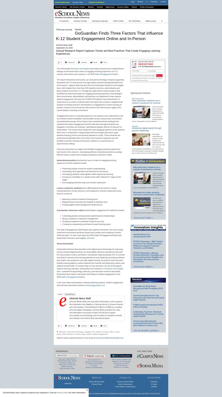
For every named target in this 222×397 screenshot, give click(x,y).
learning (105, 332)
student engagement (100, 334)
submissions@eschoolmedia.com (109, 338)
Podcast (134, 7)
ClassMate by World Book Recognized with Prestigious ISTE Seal (148, 288)
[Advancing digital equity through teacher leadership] (141, 144)
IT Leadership (64, 21)
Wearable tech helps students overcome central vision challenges (148, 194)
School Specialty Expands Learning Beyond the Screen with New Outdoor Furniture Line (148, 323)
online (59, 334)
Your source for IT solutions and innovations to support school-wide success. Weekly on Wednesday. (94, 363)
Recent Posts (70, 294)
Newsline (100, 7)
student (89, 334)
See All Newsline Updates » (146, 330)
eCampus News (77, 2)
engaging (87, 332)
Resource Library (61, 7)
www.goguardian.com (96, 285)
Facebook (154, 382)
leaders (99, 332)
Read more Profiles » (143, 218)
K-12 (93, 332)
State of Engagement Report (106, 74)
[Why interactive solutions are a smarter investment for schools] (141, 117)
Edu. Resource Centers (77, 7)
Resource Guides (123, 7)
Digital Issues (110, 7)
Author (60, 294)
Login (132, 2)
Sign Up (159, 76)
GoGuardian (81, 80)
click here (90, 238)
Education (63, 332)
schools (78, 334)
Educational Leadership (100, 21)
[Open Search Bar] (162, 21)
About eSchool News (96, 382)
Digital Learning (150, 21)
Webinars (91, 7)
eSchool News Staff (80, 298)
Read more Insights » (143, 267)
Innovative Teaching (80, 21)
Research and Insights (80, 69)
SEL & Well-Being (134, 21)
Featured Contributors (96, 2)
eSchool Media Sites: (62, 2)
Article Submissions (125, 384)
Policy (64, 334)
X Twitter (154, 384)
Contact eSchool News (125, 382)
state (83, 334)
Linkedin (154, 387)
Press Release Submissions (125, 387)
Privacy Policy (143, 80)
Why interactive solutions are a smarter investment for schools (146, 101)
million (111, 332)
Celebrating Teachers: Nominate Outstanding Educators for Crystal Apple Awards (148, 314)
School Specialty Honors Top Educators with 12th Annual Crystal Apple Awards (148, 298)
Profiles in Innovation (147, 7)
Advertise (68, 383)
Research (70, 334)
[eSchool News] (72, 14)
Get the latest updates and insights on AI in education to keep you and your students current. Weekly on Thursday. (121, 363)
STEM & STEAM (118, 21)
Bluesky (140, 2)
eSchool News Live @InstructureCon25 (142, 235)
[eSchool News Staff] (63, 306)
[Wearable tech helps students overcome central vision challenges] (142, 208)
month (117, 332)
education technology (75, 332)
